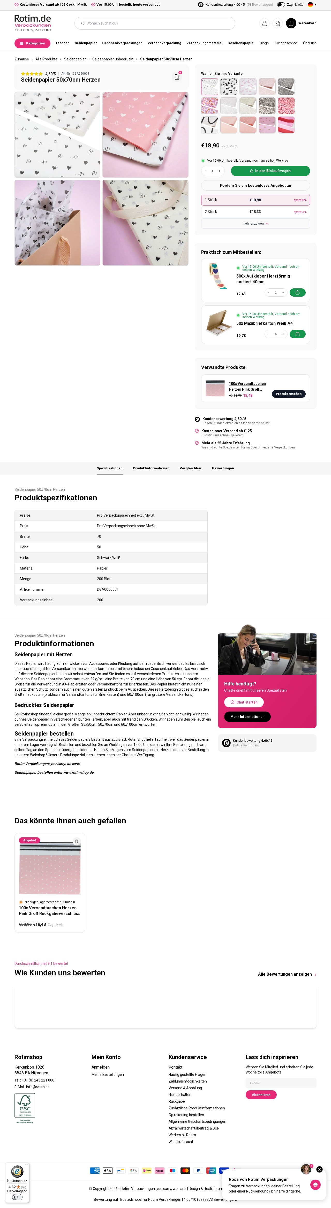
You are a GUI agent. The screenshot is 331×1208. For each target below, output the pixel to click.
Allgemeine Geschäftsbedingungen (197, 1121)
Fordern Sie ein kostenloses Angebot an (255, 185)
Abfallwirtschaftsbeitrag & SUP (194, 1128)
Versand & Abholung (185, 1088)
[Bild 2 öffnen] (145, 135)
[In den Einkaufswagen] (298, 292)
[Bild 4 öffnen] (145, 222)
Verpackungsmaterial (204, 43)
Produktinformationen (151, 468)
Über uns (310, 43)
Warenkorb (307, 23)
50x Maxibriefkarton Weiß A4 (264, 323)
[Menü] (26, 1166)
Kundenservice (286, 43)
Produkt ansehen (289, 394)
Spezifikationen (110, 468)
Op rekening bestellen (186, 1115)
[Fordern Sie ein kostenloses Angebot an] (177, 77)
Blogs (264, 43)
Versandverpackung (164, 43)
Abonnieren (261, 1095)
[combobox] (157, 23)
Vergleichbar (191, 468)
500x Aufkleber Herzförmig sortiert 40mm (263, 279)
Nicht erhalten (180, 1095)
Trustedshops (130, 1199)
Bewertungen (223, 468)
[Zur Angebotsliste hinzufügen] (77, 841)
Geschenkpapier (241, 43)
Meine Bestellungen (108, 1074)
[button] (264, 23)
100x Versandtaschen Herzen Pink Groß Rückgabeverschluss (247, 387)
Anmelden (101, 1067)
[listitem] (209, 86)
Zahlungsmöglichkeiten (188, 1081)
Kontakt (175, 1067)
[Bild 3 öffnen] (57, 222)
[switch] (17, 1197)
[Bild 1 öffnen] (57, 135)
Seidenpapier (86, 43)
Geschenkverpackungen (122, 43)
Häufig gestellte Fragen (187, 1074)
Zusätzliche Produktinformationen (197, 1108)
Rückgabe (177, 1101)
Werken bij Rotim (182, 1135)
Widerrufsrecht (181, 1142)
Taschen (63, 43)
